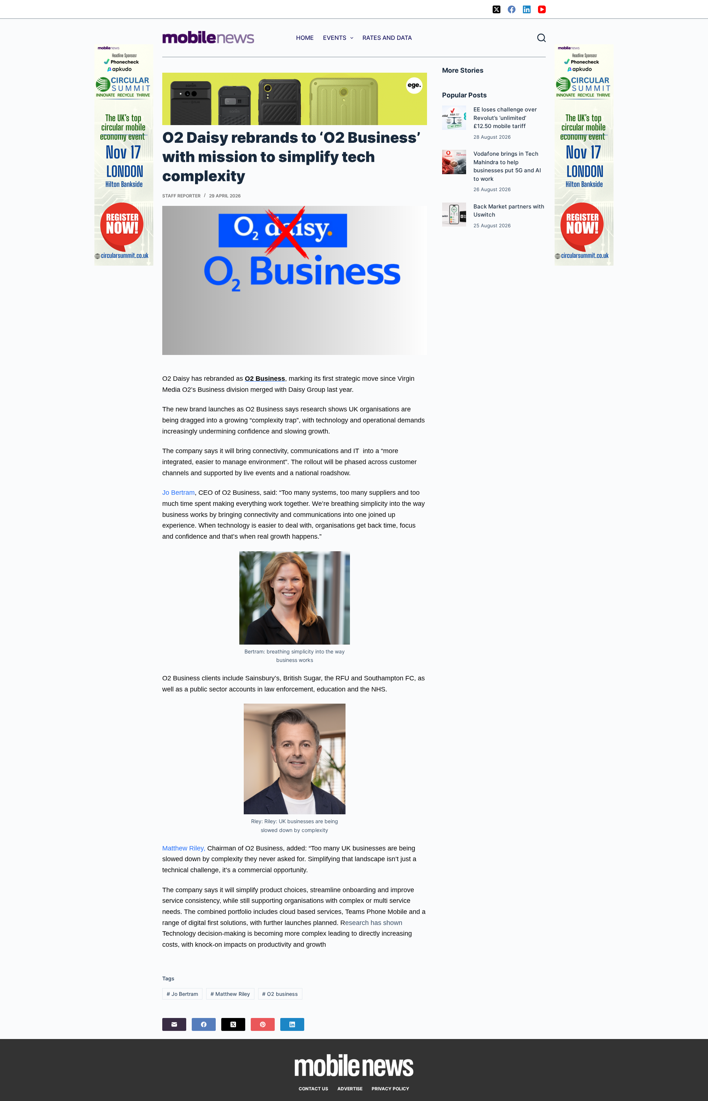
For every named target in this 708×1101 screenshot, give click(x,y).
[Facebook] (512, 9)
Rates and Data (387, 37)
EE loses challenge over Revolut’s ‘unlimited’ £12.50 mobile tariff (505, 118)
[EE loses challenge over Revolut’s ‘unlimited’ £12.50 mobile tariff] (454, 118)
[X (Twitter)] (496, 9)
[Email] (174, 1024)
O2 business (280, 994)
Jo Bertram (178, 492)
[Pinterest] (263, 1024)
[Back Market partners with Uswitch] (454, 215)
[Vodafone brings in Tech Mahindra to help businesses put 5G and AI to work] (454, 162)
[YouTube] (542, 9)
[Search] (541, 38)
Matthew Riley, (183, 848)
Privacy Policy (390, 1088)
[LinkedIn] (527, 9)
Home (305, 37)
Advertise (349, 1088)
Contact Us (313, 1088)
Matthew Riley (230, 994)
